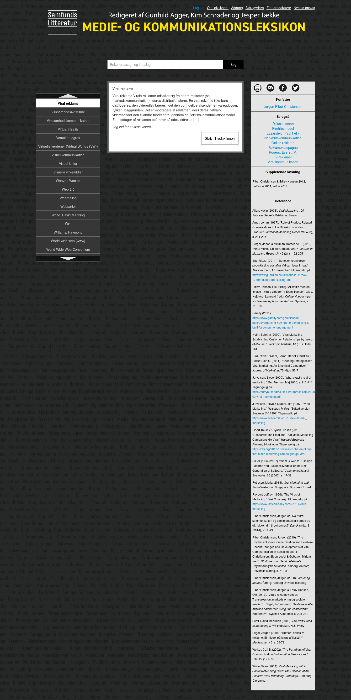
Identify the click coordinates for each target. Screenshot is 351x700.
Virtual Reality (68, 129)
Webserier (68, 206)
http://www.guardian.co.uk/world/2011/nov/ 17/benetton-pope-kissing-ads (279, 277)
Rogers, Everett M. (283, 152)
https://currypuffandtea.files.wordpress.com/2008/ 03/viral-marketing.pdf (283, 394)
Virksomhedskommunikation (68, 120)
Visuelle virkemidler (68, 172)
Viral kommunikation (283, 161)
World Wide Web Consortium (68, 249)
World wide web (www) (68, 240)
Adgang (237, 7)
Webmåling (68, 197)
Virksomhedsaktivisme (68, 112)
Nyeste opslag (304, 7)
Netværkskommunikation (283, 138)
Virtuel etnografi (68, 137)
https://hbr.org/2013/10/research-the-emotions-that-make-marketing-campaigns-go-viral (282, 451)
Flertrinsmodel (283, 128)
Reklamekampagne (283, 147)
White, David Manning (68, 215)
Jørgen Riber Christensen (283, 106)
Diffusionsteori (283, 123)
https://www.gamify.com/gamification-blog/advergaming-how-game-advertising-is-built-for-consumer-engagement (281, 322)
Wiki (68, 223)
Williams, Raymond (68, 232)
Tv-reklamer (283, 157)
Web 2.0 (68, 189)
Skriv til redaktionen (220, 138)
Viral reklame (68, 103)
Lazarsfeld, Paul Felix (283, 133)
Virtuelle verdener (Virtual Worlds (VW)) (68, 146)
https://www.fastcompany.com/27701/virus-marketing (279, 506)
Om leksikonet (218, 7)
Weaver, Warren (68, 180)
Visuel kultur (68, 163)
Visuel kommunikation (68, 154)
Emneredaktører (278, 7)
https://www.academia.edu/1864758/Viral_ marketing (279, 420)
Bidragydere (254, 7)
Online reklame (282, 142)
